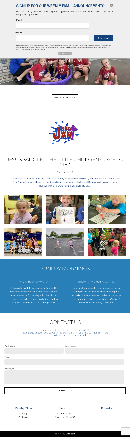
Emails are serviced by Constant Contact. (33, 49)
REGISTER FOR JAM (65, 97)
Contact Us (65, 390)
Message (9, 368)
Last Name (70, 346)
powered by (65, 434)
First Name (10, 346)
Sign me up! (103, 38)
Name (19, 33)
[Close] (111, 5)
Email (7, 357)
